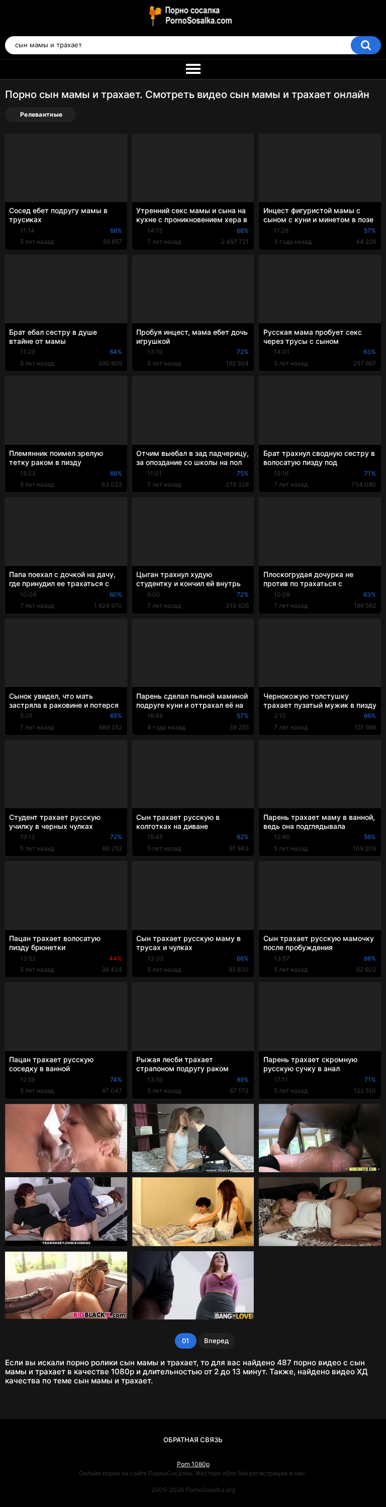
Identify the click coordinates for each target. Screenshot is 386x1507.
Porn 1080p (193, 1464)
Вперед (216, 1341)
